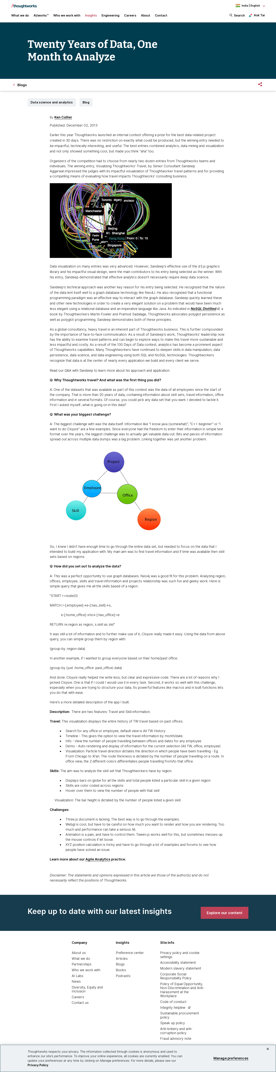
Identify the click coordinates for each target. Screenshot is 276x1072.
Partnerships (81, 964)
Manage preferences (230, 1058)
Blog (86, 102)
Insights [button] (91, 15)
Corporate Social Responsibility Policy (176, 976)
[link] (224, 913)
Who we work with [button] (66, 15)
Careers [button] (130, 15)
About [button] (145, 15)
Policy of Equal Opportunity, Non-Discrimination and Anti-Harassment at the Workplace (182, 990)
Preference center (130, 953)
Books (121, 970)
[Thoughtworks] (24, 4)
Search (239, 15)
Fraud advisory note (175, 1038)
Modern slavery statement (180, 968)
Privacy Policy (38, 1065)
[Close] (268, 1049)
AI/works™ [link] (41, 15)
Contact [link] (161, 15)
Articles (122, 959)
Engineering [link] (110, 15)
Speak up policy (172, 1023)
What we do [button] (20, 15)
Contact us (80, 1003)
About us (79, 953)
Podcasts (123, 976)
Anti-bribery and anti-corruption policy (176, 1031)
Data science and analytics (52, 102)
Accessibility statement (178, 962)
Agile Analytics (97, 859)
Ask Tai (259, 15)
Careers (78, 997)
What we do (81, 959)
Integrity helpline (172, 1007)
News (76, 981)
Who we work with (86, 970)
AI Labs (77, 976)
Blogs (120, 964)
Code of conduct (173, 1002)
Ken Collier (63, 117)
